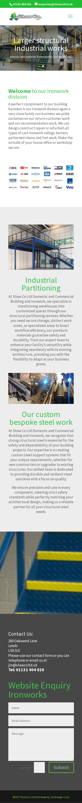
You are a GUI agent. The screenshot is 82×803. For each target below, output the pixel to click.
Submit (61, 767)
